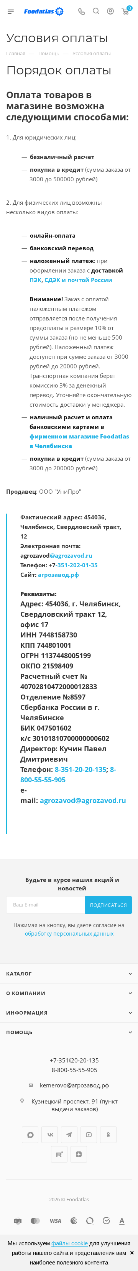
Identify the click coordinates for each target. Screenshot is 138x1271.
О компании (26, 993)
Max (30, 1134)
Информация (27, 1012)
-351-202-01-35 (77, 565)
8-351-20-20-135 (80, 769)
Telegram (69, 1134)
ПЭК (35, 280)
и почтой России (87, 280)
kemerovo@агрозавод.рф (74, 1085)
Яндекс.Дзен (79, 1154)
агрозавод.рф (58, 574)
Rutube (59, 1154)
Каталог (19, 973)
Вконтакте (49, 1134)
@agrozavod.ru (71, 555)
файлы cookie (69, 1243)
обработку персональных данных (69, 933)
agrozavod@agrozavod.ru (83, 800)
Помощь (19, 1032)
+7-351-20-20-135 (74, 1060)
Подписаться (108, 905)
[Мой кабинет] (110, 12)
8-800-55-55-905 (74, 1070)
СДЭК (52, 280)
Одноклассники (108, 1134)
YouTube (88, 1134)
